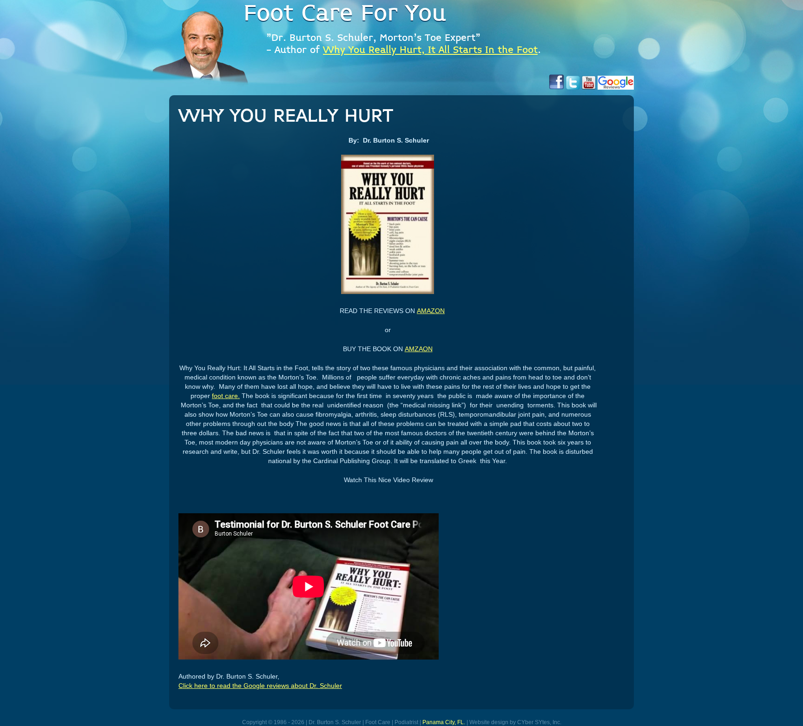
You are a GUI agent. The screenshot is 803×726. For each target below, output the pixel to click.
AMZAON (419, 349)
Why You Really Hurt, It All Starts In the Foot (430, 50)
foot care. (226, 395)
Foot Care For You (345, 14)
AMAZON (431, 310)
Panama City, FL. (443, 722)
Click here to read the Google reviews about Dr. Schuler (260, 685)
